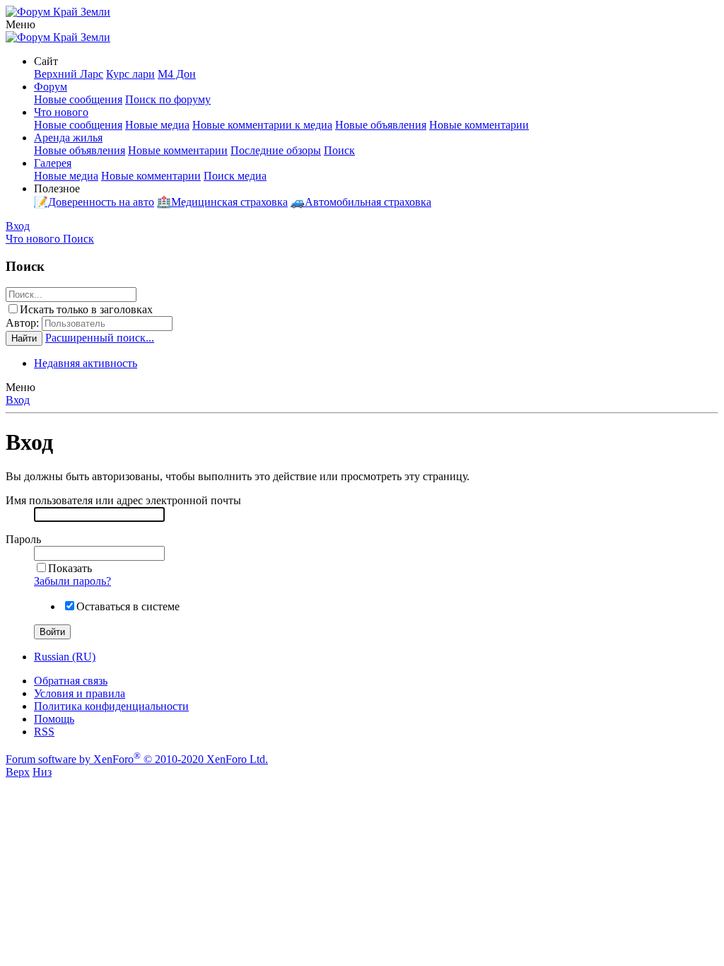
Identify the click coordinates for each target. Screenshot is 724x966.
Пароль (23, 539)
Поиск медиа (235, 176)
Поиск (339, 150)
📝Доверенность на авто (94, 202)
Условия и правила (79, 693)
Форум (50, 87)
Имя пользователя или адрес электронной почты (123, 500)
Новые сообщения (78, 99)
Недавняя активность (85, 363)
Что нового (61, 112)
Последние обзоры (275, 150)
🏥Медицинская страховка (222, 202)
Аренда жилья (68, 138)
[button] (20, 24)
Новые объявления (380, 125)
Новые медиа (157, 125)
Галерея (52, 163)
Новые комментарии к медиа (262, 125)
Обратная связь (70, 681)
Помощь (54, 719)
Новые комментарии (479, 125)
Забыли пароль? (72, 581)
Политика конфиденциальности (111, 706)
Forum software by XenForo (137, 759)
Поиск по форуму (168, 99)
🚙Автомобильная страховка (361, 202)
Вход (18, 400)
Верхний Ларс (68, 74)
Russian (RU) (64, 657)
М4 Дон (177, 74)
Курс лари (130, 74)
